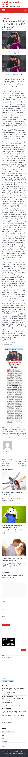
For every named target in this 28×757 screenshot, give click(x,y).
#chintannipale (17, 427)
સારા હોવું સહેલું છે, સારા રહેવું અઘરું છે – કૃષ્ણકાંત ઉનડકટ (13, 705)
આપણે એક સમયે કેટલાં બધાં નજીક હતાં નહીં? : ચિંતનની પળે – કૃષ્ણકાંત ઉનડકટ (14, 559)
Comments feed (5, 744)
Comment (5, 581)
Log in (3, 738)
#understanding (6, 437)
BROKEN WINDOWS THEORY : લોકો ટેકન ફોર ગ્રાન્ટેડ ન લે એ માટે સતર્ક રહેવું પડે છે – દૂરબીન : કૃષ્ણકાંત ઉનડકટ (14, 697)
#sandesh (21, 435)
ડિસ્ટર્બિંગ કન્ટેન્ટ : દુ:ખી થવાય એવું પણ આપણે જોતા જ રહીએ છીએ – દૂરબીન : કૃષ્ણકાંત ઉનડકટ (13, 689)
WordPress (11, 755)
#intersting (22, 429)
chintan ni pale (5, 18)
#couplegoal (9, 429)
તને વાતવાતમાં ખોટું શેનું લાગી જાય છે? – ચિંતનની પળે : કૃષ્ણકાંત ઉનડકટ (12, 526)
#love (3, 433)
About (13, 719)
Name (4, 601)
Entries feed (4, 741)
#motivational (21, 433)
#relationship (14, 435)
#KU (19, 431)
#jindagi (4, 431)
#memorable (8, 433)
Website (4, 616)
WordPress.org (5, 746)
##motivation (9, 427)
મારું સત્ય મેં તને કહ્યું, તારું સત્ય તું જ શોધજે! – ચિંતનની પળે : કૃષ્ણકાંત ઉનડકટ (14, 712)
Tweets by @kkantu (7, 657)
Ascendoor (21, 753)
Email (3, 609)
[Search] (25, 10)
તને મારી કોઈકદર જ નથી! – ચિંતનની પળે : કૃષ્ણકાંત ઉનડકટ (12, 493)
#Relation (8, 435)
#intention (16, 429)
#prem (3, 435)
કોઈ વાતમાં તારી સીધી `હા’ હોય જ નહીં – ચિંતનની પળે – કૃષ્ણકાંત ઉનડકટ (13, 693)
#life (22, 431)
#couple (4, 429)
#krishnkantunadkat (11, 431)
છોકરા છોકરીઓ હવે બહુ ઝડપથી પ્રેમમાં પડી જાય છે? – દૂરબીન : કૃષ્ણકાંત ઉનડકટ (13, 701)
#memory (14, 433)
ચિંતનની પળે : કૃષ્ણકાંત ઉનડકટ (11, 3)
